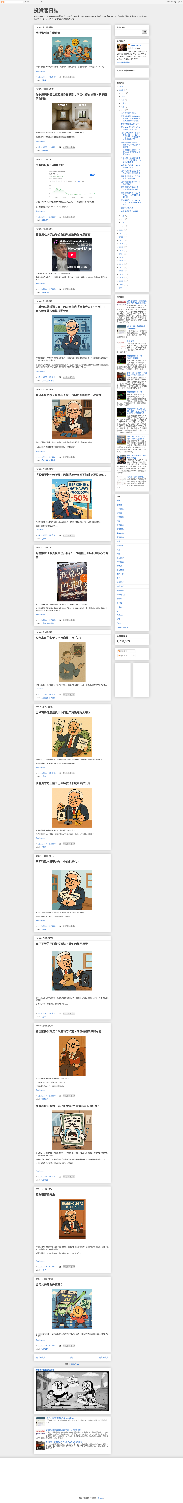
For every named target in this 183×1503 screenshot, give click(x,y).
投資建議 (50, 381)
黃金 (118, 554)
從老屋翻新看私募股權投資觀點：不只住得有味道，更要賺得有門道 (130, 118)
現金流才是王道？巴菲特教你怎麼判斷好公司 (63, 783)
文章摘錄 (120, 509)
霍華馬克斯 (45, 292)
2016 (121, 257)
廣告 (118, 578)
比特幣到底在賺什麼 (48, 33)
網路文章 (120, 574)
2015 (121, 261)
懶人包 (119, 603)
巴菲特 (43, 381)
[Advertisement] (154, 679)
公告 (118, 501)
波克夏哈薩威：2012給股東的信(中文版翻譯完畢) (63, 1430)
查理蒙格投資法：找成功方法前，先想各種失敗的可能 (68, 1031)
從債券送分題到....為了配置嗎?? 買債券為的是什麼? (67, 1106)
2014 (121, 264)
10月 (124, 96)
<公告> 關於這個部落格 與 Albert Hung (60, 1418)
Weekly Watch (122, 627)
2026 (121, 87)
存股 (118, 521)
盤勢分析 (120, 586)
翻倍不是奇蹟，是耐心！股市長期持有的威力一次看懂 (68, 395)
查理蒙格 (44, 1099)
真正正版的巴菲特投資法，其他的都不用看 (62, 943)
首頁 (72, 1357)
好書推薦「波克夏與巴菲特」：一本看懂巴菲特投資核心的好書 (131, 160)
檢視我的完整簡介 (124, 62)
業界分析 (120, 558)
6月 (123, 107)
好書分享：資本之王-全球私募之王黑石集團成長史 (64, 1442)
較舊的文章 (104, 1357)
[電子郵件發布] (59, 77)
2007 (121, 288)
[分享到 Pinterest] (73, 77)
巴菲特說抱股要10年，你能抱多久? (57, 861)
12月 (124, 93)
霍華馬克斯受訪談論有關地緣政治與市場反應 (63, 234)
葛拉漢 (119, 566)
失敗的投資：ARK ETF (50, 165)
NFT (118, 619)
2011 (121, 274)
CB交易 (119, 607)
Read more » (40, 71)
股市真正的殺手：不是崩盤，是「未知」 (60, 637)
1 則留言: (52, 377)
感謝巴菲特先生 (45, 1194)
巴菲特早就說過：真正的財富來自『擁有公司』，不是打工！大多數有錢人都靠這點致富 (131, 136)
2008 (121, 285)
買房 (118, 550)
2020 (121, 244)
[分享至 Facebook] (71, 77)
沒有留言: (52, 147)
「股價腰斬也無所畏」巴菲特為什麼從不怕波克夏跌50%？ (71, 474)
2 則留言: (52, 77)
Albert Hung (135, 45)
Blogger (100, 1498)
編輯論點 (44, 150)
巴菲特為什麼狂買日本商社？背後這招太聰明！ (64, 712)
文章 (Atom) (75, 1364)
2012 (121, 271)
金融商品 (120, 533)
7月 (123, 103)
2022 (121, 237)
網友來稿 (120, 570)
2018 (121, 251)
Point (119, 623)
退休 (118, 541)
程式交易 (120, 546)
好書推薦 (50, 623)
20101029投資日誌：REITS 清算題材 (135, 357)
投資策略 (44, 1349)
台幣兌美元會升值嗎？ (49, 1284)
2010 (121, 278)
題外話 (119, 599)
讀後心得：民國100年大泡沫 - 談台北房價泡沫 (136, 438)
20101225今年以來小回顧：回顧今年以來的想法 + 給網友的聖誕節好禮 (136, 411)
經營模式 (120, 562)
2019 (121, 247)
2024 (121, 230)
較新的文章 (41, 1357)
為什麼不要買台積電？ (135, 477)
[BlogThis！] (66, 77)
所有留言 (123, 656)
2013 (121, 267)
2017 (121, 254)
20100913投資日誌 (134, 392)
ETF (118, 611)
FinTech (120, 615)
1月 (123, 226)
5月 (123, 110)
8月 (123, 100)
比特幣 (43, 80)
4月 (123, 216)
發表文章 (123, 651)
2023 (121, 233)
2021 (121, 240)
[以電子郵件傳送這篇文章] (64, 77)
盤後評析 (120, 582)
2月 (123, 222)
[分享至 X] (69, 77)
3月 (123, 219)
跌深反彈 (130, 341)
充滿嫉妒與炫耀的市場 (45, 1370)
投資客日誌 (46, 10)
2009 (121, 281)
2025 (121, 90)
